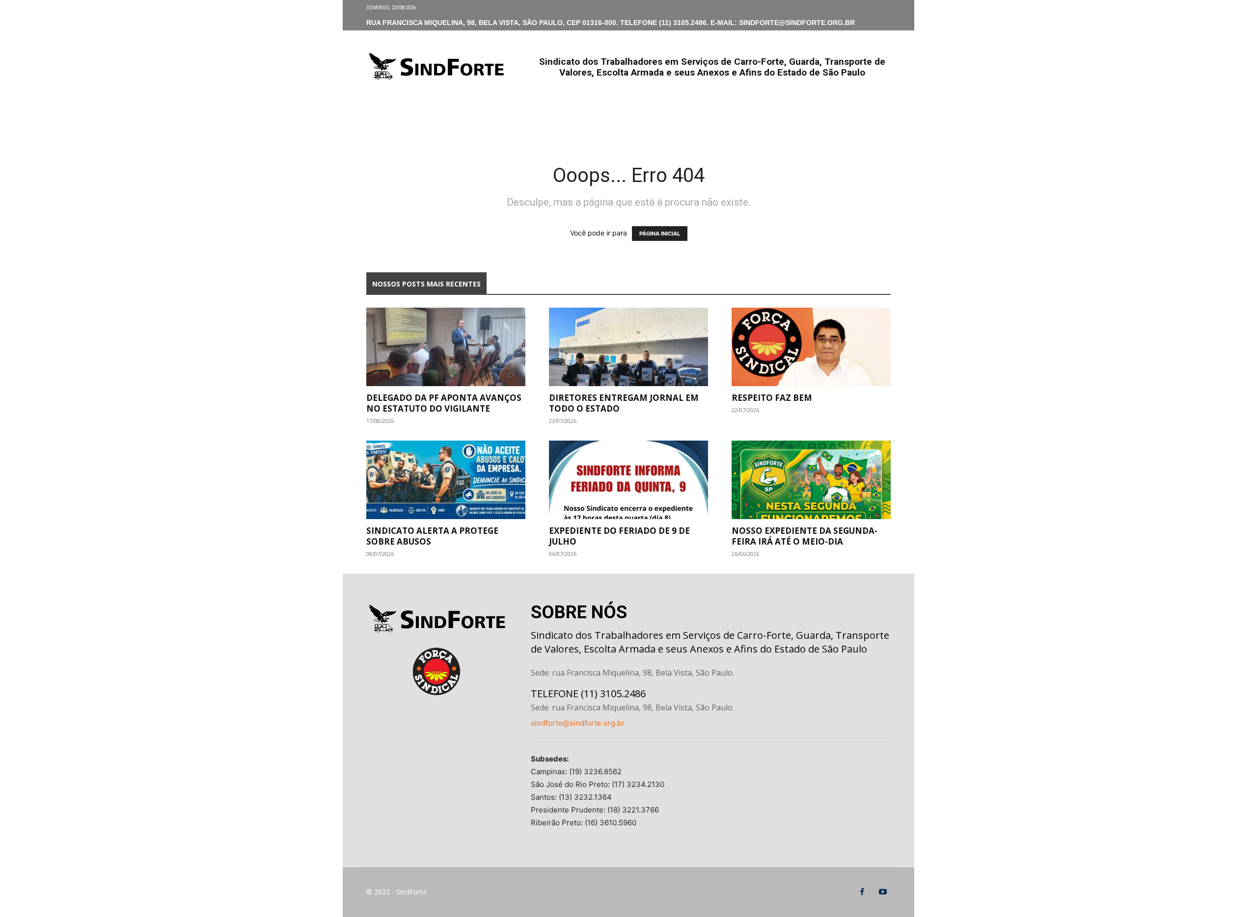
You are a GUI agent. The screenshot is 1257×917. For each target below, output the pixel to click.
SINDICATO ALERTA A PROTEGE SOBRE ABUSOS (432, 536)
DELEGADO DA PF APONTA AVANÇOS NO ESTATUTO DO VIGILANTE (443, 403)
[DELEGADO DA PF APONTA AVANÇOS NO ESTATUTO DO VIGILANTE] (445, 347)
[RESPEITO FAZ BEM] (811, 347)
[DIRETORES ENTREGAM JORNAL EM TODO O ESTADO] (628, 347)
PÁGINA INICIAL (659, 233)
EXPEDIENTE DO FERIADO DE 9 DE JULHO (619, 536)
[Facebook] (862, 892)
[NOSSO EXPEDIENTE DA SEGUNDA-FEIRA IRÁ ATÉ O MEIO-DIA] (811, 480)
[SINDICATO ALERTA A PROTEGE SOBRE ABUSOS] (445, 480)
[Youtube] (883, 892)
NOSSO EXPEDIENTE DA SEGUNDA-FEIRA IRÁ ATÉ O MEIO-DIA (804, 536)
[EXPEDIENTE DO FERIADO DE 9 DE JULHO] (628, 480)
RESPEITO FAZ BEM (772, 397)
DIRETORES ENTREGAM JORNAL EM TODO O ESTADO (624, 403)
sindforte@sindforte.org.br (578, 723)
